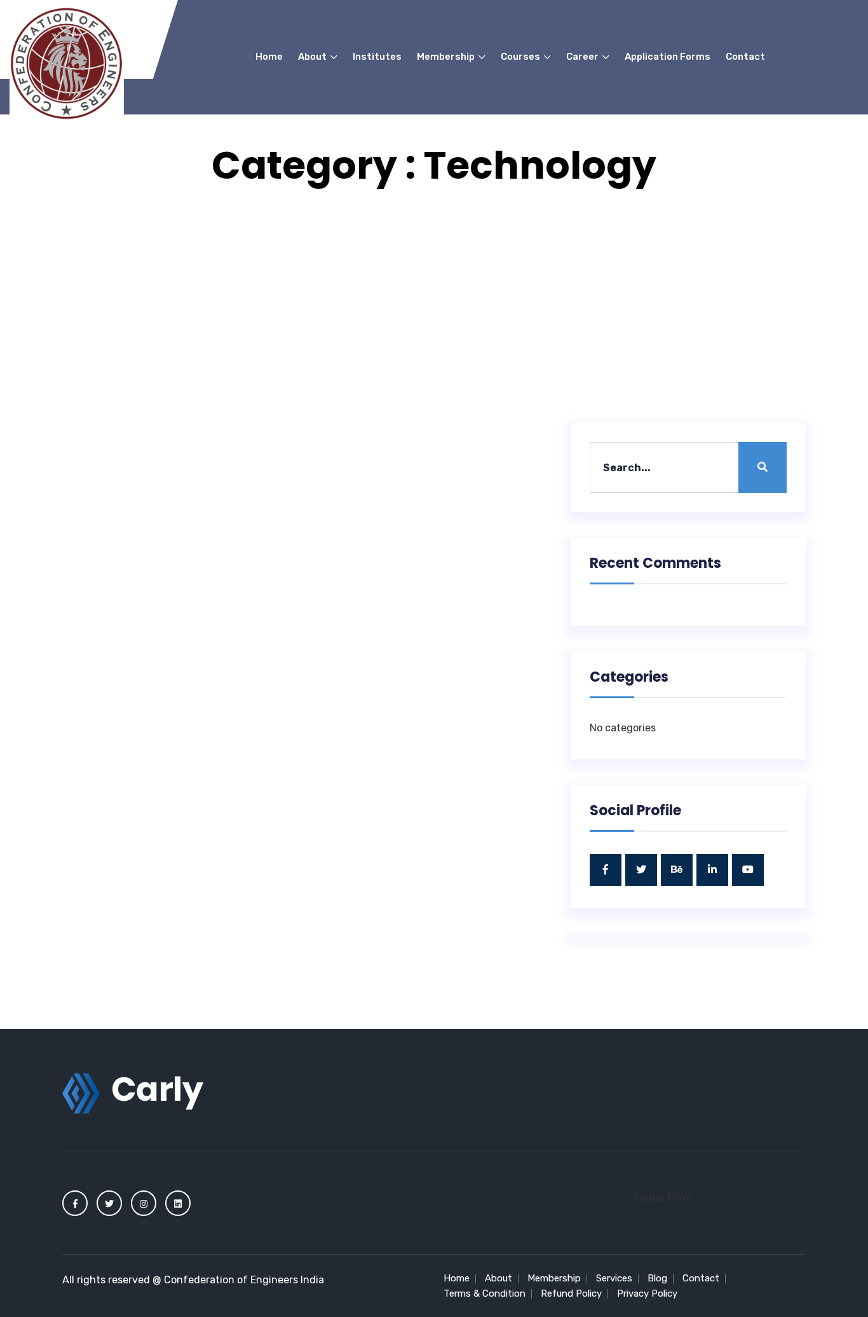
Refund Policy (571, 1293)
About (313, 56)
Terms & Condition (485, 1293)
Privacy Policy (647, 1293)
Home (269, 56)
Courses (521, 56)
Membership (447, 56)
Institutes (377, 56)
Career (583, 56)
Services (614, 1278)
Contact (745, 56)
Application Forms (667, 56)
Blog (657, 1278)
